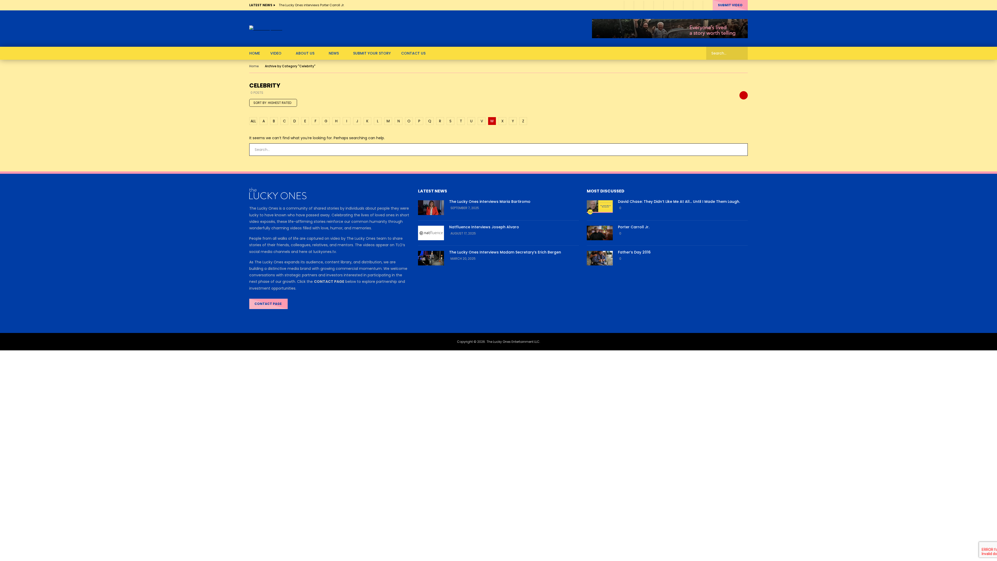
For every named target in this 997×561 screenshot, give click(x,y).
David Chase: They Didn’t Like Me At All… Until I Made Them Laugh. (679, 201)
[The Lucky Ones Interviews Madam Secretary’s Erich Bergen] (431, 258)
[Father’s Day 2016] (600, 258)
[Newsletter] (668, 5)
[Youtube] (649, 5)
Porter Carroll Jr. (633, 227)
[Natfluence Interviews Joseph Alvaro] (431, 233)
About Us (305, 53)
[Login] (708, 5)
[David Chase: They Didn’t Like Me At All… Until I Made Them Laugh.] (600, 207)
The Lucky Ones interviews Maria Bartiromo (489, 201)
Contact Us (413, 53)
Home (254, 66)
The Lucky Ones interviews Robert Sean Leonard (316, 5)
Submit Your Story (372, 53)
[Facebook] (629, 5)
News (334, 53)
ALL (253, 121)
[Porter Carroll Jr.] (600, 233)
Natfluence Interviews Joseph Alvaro (484, 227)
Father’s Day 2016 (634, 252)
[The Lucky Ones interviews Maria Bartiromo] (431, 207)
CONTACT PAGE (268, 304)
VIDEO (275, 53)
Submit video (730, 5)
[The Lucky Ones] (265, 28)
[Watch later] (688, 5)
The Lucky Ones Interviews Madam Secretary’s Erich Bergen (505, 252)
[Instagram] (658, 5)
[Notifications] (698, 5)
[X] (678, 5)
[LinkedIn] (639, 5)
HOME (254, 53)
